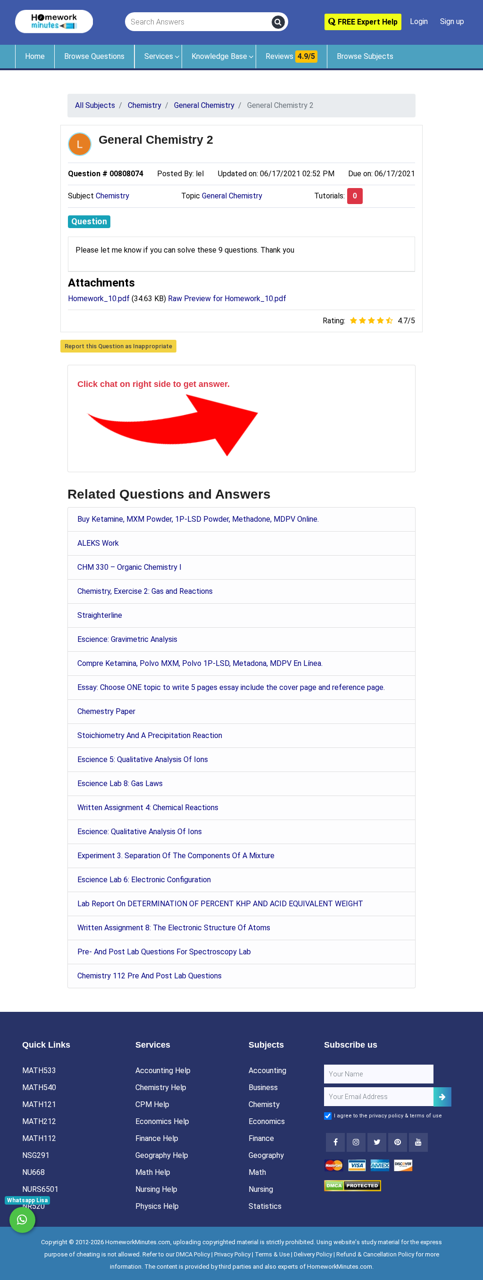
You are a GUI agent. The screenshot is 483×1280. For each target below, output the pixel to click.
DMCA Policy (193, 1254)
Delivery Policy (313, 1254)
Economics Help (162, 1121)
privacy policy (386, 1116)
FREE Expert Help (367, 21)
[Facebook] (335, 1142)
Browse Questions (94, 56)
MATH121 (39, 1104)
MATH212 (39, 1121)
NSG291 (36, 1155)
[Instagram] (356, 1142)
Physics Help (157, 1206)
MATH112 (39, 1138)
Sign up (452, 21)
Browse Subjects (365, 56)
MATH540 (39, 1087)
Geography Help (161, 1155)
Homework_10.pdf (99, 298)
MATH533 (39, 1070)
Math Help (152, 1172)
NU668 (33, 1172)
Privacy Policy (232, 1254)
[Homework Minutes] (54, 20)
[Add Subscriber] (442, 1097)
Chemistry (112, 195)
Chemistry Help (160, 1087)
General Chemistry (232, 195)
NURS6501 (40, 1189)
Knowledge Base (219, 56)
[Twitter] (376, 1142)
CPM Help (152, 1104)
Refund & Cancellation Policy (375, 1254)
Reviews (290, 56)
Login (419, 21)
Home (35, 56)
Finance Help (156, 1138)
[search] (278, 22)
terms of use (426, 1116)
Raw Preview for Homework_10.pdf (227, 298)
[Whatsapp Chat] (22, 1220)
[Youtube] (397, 1142)
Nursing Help (156, 1189)
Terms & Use (272, 1254)
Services (158, 56)
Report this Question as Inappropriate (118, 346)
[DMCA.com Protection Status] (352, 1185)
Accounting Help (163, 1070)
